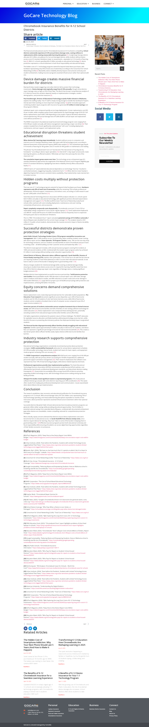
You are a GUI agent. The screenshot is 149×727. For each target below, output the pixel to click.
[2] (27, 61)
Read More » (27, 666)
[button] (30, 38)
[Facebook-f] (100, 117)
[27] (33, 371)
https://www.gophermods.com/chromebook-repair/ (47, 496)
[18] (72, 252)
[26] (54, 360)
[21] (39, 281)
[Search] (122, 68)
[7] (41, 119)
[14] (42, 201)
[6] (67, 103)
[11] (29, 166)
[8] (83, 124)
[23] (36, 311)
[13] (48, 193)
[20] (36, 271)
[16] (66, 220)
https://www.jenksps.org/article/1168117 (46, 548)
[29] (39, 423)
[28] (78, 381)
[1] (67, 55)
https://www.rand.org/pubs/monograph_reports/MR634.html (51, 483)
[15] (66, 210)
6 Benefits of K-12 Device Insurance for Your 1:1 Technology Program (71, 675)
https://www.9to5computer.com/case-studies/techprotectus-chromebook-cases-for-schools (58, 568)
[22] (40, 303)
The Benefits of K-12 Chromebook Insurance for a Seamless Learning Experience (38, 675)
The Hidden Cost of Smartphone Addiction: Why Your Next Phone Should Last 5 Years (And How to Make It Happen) (38, 644)
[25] (54, 352)
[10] (58, 152)
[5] (51, 95)
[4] (37, 71)
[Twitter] (109, 117)
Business (96, 4)
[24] (78, 330)
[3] (80, 61)
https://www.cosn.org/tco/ (79, 458)
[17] (80, 245)
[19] (75, 262)
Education (82, 4)
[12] (66, 171)
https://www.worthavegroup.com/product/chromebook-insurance (52, 463)
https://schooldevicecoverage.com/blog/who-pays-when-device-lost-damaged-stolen (58, 509)
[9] (68, 144)
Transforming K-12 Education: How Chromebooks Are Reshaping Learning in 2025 (73, 642)
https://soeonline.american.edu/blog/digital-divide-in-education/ (52, 588)
